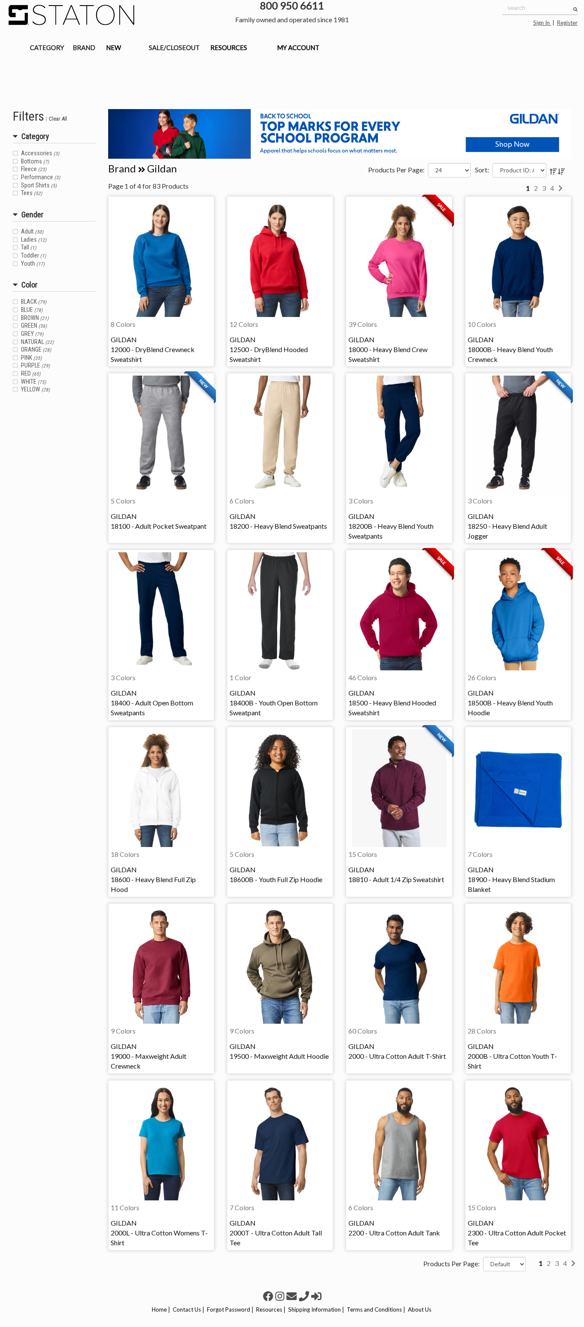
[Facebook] (269, 1296)
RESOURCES (228, 47)
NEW (113, 47)
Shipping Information (314, 1309)
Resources (269, 1309)
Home (159, 1309)
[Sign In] (316, 1296)
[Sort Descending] (561, 171)
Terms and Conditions (374, 1309)
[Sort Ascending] (554, 171)
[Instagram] (280, 1296)
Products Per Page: (396, 170)
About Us (419, 1309)
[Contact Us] (292, 1296)
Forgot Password (228, 1309)
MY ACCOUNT (298, 47)
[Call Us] (305, 1296)
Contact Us (187, 1309)
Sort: (482, 170)
